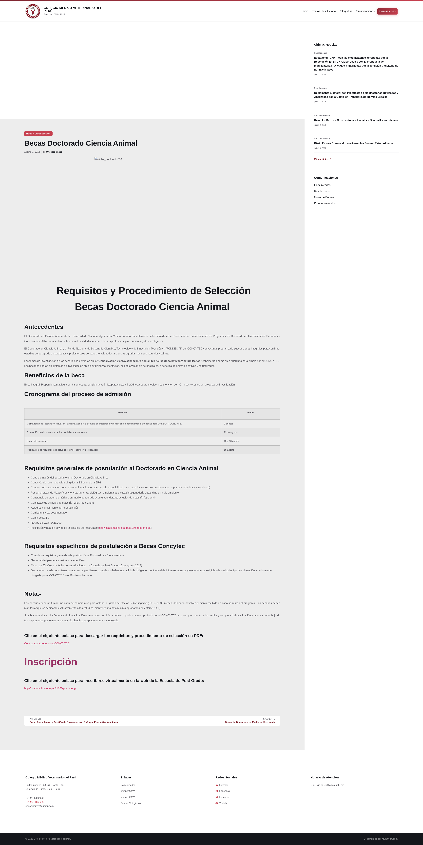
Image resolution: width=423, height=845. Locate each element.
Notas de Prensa (322, 115)
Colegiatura (345, 11)
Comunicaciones (365, 11)
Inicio (305, 11)
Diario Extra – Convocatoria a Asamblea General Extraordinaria (353, 143)
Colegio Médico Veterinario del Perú (73, 9)
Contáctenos (387, 11)
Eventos (315, 11)
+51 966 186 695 (34, 802)
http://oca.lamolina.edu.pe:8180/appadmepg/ (125, 527)
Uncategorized (54, 151)
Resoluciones (320, 53)
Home (29, 133)
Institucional (329, 11)
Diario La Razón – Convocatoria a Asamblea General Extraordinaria (356, 120)
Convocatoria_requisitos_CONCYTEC (47, 643)
